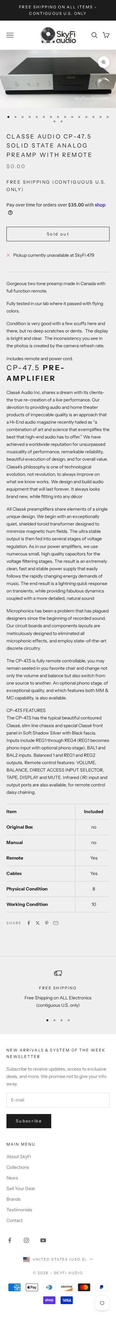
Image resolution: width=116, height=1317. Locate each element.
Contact (14, 1220)
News (12, 1178)
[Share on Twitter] (37, 923)
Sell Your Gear (20, 1188)
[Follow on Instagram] (26, 1240)
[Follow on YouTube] (43, 1240)
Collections (17, 1167)
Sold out (58, 233)
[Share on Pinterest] (46, 923)
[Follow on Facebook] (9, 1240)
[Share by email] (55, 923)
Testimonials (19, 1210)
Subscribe (29, 1120)
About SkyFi (18, 1156)
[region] (58, 989)
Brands (13, 1199)
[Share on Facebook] (28, 923)
